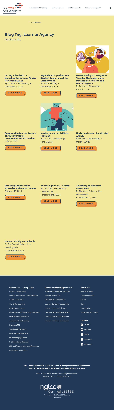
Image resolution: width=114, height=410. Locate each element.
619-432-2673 (53, 365)
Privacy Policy (48, 376)
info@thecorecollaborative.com (76, 365)
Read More (15, 93)
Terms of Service (64, 376)
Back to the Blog (13, 39)
